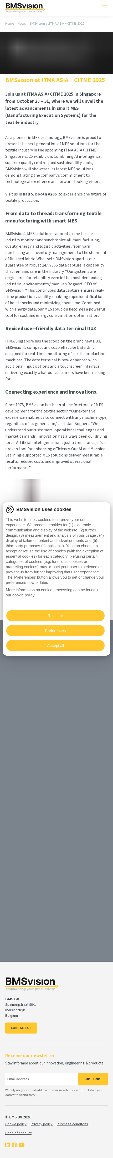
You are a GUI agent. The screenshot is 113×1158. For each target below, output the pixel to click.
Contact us (21, 1028)
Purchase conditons (72, 1124)
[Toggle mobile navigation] (105, 8)
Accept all (55, 645)
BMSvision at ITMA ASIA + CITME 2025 (57, 23)
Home (9, 23)
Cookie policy (16, 1124)
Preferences (55, 630)
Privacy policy (42, 1124)
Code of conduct (18, 1133)
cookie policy (23, 595)
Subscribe (93, 1079)
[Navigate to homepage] (25, 8)
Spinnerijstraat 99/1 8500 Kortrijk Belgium (20, 1010)
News (22, 23)
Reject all (55, 615)
